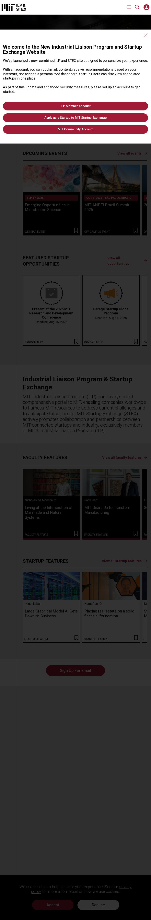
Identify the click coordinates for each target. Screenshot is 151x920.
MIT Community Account (75, 129)
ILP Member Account (76, 106)
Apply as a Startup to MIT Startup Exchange (75, 118)
